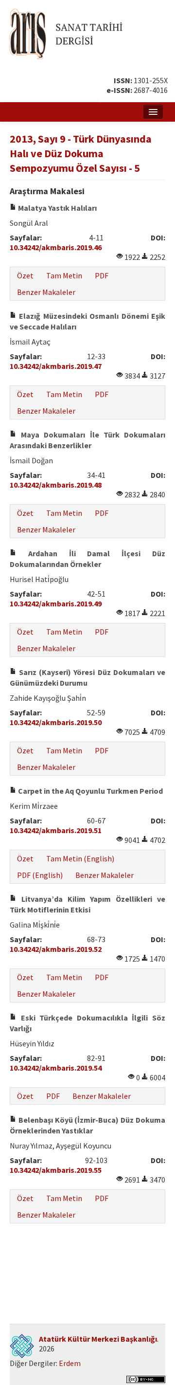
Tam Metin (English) (80, 858)
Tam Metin (64, 275)
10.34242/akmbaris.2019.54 (56, 1068)
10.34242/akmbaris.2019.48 (56, 485)
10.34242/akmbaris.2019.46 (56, 247)
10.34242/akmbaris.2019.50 (56, 722)
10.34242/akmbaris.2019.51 (56, 830)
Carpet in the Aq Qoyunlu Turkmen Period (90, 791)
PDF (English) (40, 875)
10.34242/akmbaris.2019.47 (56, 366)
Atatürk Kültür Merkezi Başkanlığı (98, 1339)
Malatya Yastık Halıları (57, 208)
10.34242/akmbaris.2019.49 (56, 603)
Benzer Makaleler (46, 292)
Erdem (70, 1363)
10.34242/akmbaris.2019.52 (56, 949)
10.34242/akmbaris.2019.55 (56, 1170)
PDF (101, 275)
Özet (25, 275)
